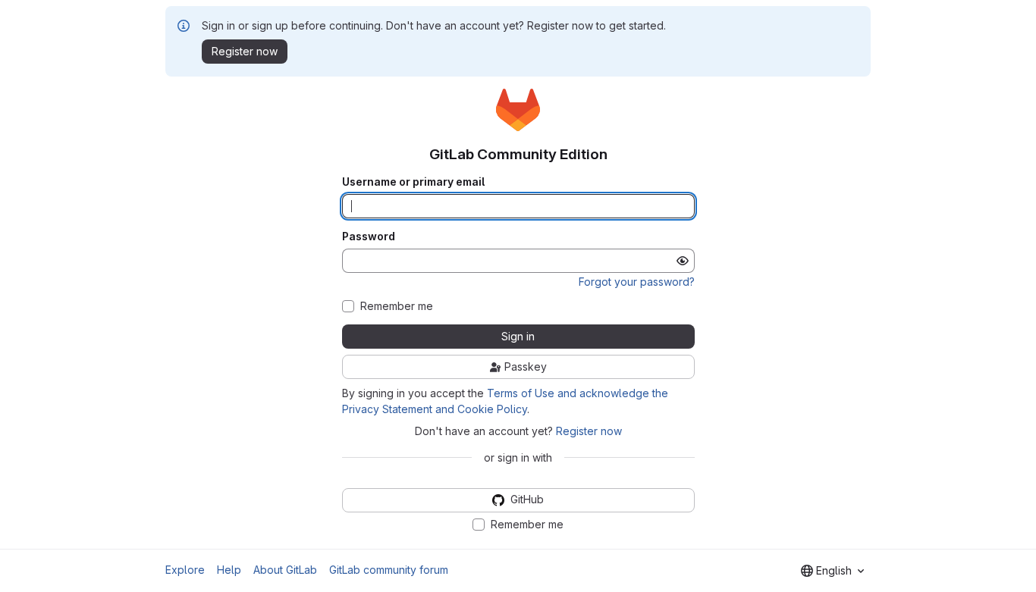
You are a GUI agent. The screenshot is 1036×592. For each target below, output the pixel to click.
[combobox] (832, 571)
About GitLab (285, 569)
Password (368, 236)
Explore (185, 569)
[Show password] (682, 261)
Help (229, 569)
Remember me (396, 306)
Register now (589, 430)
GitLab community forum (388, 569)
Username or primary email (413, 182)
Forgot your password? (637, 281)
